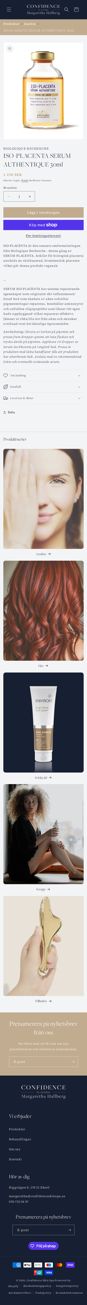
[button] (9, 9)
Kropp (41, 889)
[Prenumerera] (73, 1061)
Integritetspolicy (67, 1286)
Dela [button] (11, 412)
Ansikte (41, 554)
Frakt (24, 180)
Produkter (17, 1129)
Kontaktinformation (69, 1293)
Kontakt (15, 1159)
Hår (41, 666)
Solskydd (41, 777)
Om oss (15, 1149)
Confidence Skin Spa (40, 1280)
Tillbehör (41, 1001)
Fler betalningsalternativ (43, 235)
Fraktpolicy (43, 1293)
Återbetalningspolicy (37, 1286)
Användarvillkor (19, 1293)
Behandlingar (20, 1139)
